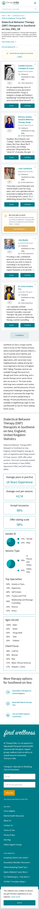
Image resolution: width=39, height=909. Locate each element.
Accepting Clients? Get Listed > (16, 857)
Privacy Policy (9, 835)
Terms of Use (9, 830)
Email (11, 106)
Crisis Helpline (9, 811)
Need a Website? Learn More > (16, 872)
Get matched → (19, 229)
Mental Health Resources (14, 816)
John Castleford (25, 168)
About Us (7, 820)
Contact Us (8, 825)
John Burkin (23, 240)
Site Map (7, 839)
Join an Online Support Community (21, 715)
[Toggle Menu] (35, 3)
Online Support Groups (13, 844)
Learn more (15, 896)
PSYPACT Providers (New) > (15, 881)
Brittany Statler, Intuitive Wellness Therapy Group (25, 120)
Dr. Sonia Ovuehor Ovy (25, 288)
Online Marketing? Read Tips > (16, 867)
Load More (19, 335)
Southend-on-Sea (18, 16)
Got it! (19, 903)
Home (4, 16)
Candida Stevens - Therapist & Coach (26, 67)
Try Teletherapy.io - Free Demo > (17, 877)
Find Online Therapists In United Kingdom (21, 692)
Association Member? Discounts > (17, 862)
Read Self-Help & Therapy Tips (22, 703)
